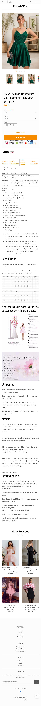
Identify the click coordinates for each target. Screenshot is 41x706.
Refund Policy (20, 649)
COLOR (5, 116)
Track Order (20, 637)
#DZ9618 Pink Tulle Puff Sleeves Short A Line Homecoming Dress (10, 570)
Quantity (6, 122)
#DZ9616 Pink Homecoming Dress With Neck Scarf (10, 607)
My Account (20, 661)
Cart (35, 2)
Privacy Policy (20, 647)
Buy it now (20, 137)
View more (20, 535)
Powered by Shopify (21, 700)
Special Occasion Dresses (22, 162)
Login (20, 663)
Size (9, 110)
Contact (20, 632)
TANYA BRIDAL (20, 6)
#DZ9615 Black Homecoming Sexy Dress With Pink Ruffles (30, 607)
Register (20, 665)
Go (37, 682)
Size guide (10, 110)
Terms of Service (21, 651)
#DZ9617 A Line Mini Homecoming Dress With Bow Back (30, 570)
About (20, 630)
